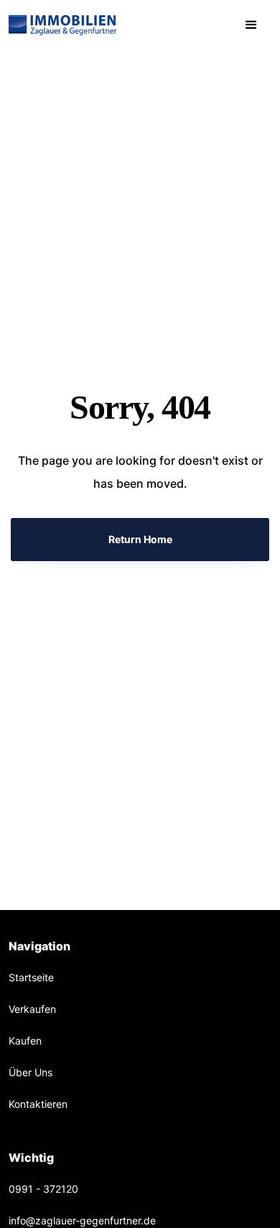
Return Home (140, 539)
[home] (62, 25)
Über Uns (30, 1072)
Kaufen (25, 1040)
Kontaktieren (38, 1104)
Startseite (31, 977)
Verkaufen (32, 1009)
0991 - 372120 (43, 1189)
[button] (251, 25)
